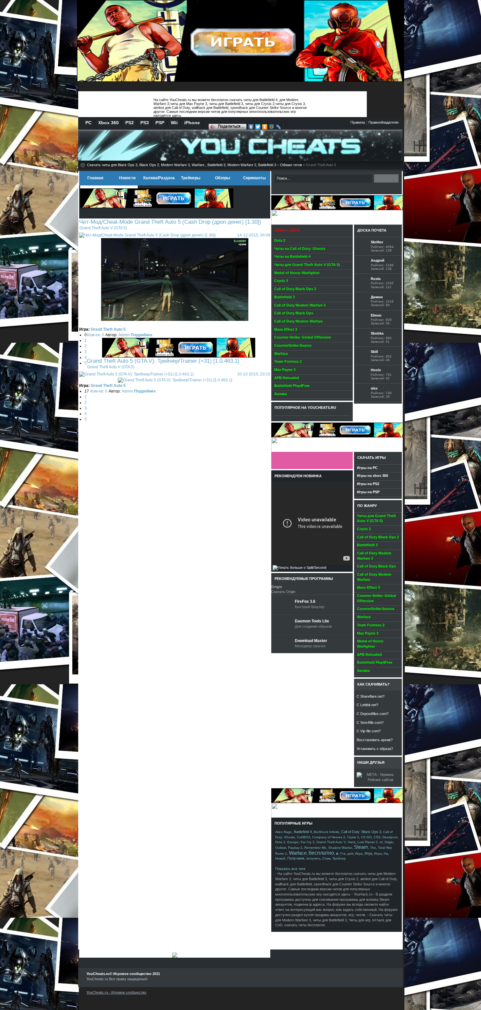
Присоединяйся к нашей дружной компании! (312, 460)
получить (313, 858)
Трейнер (339, 858)
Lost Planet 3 (367, 842)
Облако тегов (291, 165)
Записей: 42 (380, 378)
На (386, 853)
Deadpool (390, 837)
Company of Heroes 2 (328, 837)
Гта (343, 853)
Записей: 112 (381, 287)
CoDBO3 (303, 837)
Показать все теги (290, 869)
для (350, 853)
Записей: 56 (380, 323)
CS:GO (366, 837)
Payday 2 (295, 847)
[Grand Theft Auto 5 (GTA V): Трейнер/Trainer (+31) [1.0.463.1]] (136, 374)
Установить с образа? (375, 749)
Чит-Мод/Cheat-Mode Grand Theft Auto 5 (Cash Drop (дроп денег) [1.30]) (170, 221)
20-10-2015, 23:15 (253, 374)
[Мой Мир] (271, 127)
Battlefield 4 (303, 832)
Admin (124, 335)
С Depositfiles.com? (372, 714)
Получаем (295, 858)
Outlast (280, 847)
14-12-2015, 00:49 (253, 235)
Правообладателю (383, 122)
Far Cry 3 (307, 842)
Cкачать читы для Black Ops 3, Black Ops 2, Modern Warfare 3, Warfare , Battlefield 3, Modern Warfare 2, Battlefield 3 (181, 165)
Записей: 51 (380, 341)
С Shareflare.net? (370, 696)
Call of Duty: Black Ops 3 (361, 832)
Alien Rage (283, 832)
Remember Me (315, 847)
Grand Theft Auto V (331, 842)
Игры (378, 853)
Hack (351, 842)
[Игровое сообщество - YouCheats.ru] (391, 89)
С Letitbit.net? (367, 705)
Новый (280, 858)
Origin (388, 842)
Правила (357, 122)
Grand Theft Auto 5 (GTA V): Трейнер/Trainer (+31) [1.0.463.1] (163, 360)
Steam (361, 847)
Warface (298, 853)
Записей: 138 (381, 268)
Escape (293, 842)
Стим (326, 858)
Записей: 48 (380, 360)
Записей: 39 (380, 396)
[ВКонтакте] (251, 127)
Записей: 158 (381, 250)
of (381, 842)
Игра (359, 853)
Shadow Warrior (340, 847)
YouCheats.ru (114, 104)
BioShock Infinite (326, 832)
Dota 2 (280, 842)
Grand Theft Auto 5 (108, 329)
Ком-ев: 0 (95, 335)
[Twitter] (258, 127)
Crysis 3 (353, 837)
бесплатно (321, 853)
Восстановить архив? (375, 740)
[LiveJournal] (278, 127)
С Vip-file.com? (369, 731)
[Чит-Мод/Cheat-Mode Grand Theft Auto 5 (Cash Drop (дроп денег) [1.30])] (147, 235)
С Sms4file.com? (370, 722)
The (373, 847)
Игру (368, 853)
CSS (377, 837)
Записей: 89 (380, 305)
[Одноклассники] (264, 127)
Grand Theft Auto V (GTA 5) (103, 228)
